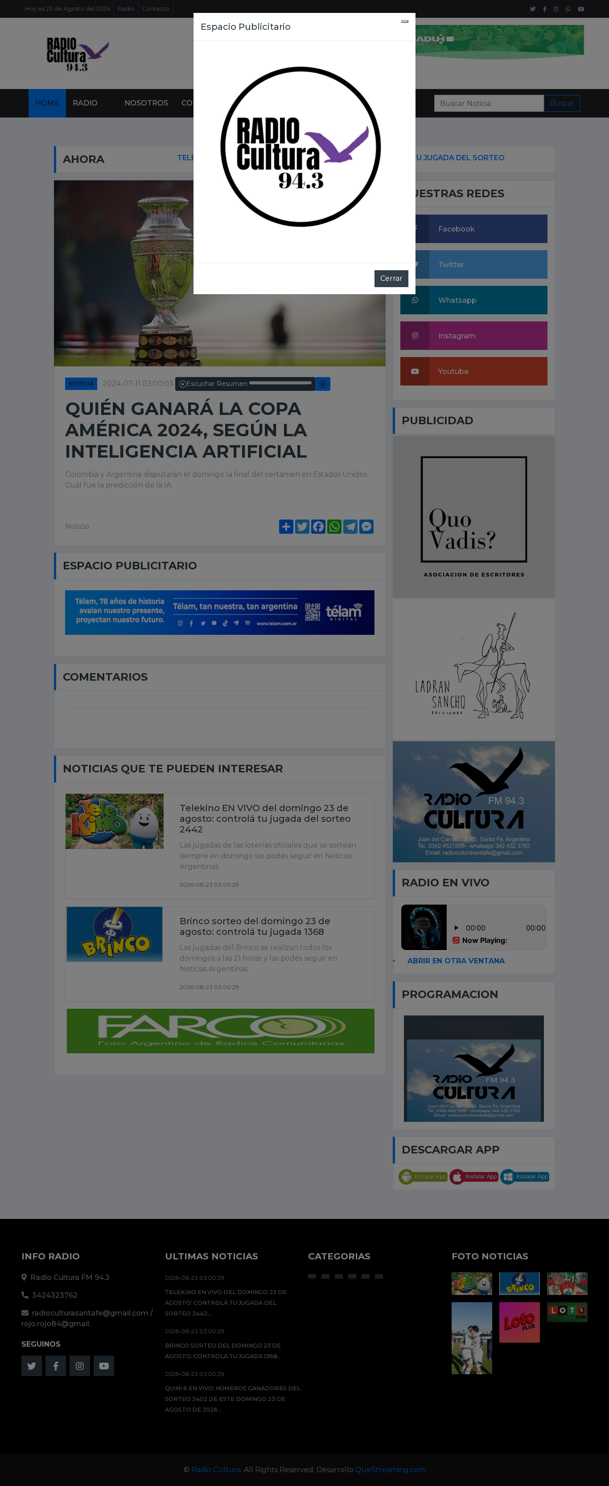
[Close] (404, 21)
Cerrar (391, 278)
